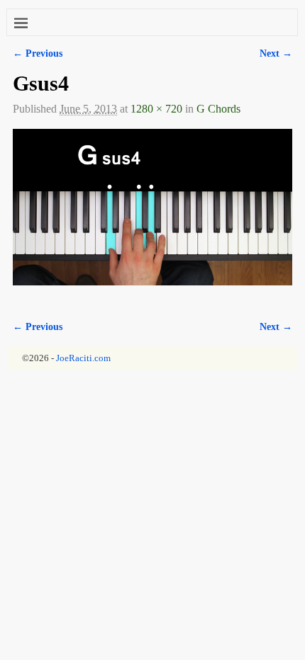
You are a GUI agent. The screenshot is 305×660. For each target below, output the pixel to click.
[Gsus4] (152, 215)
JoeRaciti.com (83, 358)
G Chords (218, 109)
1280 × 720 (156, 109)
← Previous (37, 53)
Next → (276, 53)
